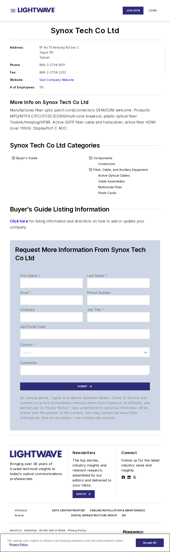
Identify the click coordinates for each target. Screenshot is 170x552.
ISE (124, 515)
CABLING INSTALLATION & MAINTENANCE (117, 510)
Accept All (149, 542)
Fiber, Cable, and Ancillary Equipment (121, 169)
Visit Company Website (56, 80)
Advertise (30, 530)
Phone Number (99, 293)
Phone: (15, 65)
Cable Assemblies (111, 181)
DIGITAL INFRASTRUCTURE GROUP (94, 515)
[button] (13, 10)
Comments (28, 363)
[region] (85, 543)
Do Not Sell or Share (52, 530)
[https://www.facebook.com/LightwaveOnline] (123, 477)
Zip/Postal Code (33, 327)
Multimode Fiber (110, 187)
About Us (16, 530)
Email (25, 293)
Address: (17, 47)
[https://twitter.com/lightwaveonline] (134, 477)
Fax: (13, 72)
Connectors (106, 164)
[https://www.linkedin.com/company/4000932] (129, 477)
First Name (30, 276)
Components (103, 158)
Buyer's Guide (26, 158)
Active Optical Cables (114, 175)
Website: (16, 80)
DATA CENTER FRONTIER (68, 510)
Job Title (95, 310)
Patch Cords (107, 193)
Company (27, 310)
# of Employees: (22, 87)
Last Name (97, 276)
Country (28, 345)
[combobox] (85, 352)
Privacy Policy (77, 530)
